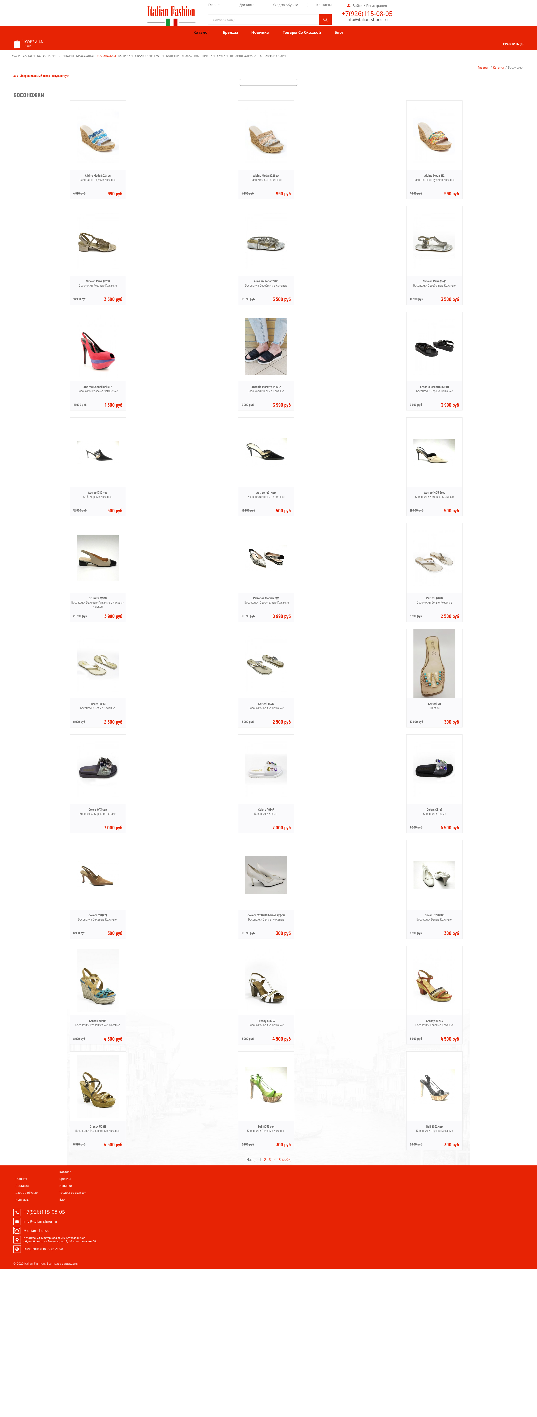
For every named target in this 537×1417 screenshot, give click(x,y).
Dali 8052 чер (434, 1126)
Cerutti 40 (434, 704)
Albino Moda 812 (434, 175)
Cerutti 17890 (434, 598)
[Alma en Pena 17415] (434, 267)
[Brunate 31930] (98, 580)
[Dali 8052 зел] (266, 1104)
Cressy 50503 (97, 1021)
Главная (483, 67)
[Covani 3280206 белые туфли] (266, 892)
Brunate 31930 (98, 598)
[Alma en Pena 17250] (98, 267)
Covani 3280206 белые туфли (266, 915)
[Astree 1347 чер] (98, 463)
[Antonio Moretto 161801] (434, 373)
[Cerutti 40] (434, 697)
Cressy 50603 (266, 1021)
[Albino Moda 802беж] (266, 162)
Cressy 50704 (434, 1021)
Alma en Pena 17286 (266, 281)
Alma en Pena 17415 (434, 281)
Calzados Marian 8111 (266, 598)
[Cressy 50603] (266, 1011)
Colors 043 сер (98, 809)
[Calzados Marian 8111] (266, 569)
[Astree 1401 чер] (266, 465)
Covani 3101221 (98, 915)
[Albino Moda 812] (434, 162)
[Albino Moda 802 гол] (98, 162)
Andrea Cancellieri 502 (97, 387)
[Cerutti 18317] (266, 690)
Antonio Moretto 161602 (266, 387)
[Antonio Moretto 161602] (266, 373)
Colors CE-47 (434, 809)
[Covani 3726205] (434, 888)
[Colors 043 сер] (98, 796)
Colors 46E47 (266, 809)
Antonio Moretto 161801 (434, 387)
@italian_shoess (36, 1230)
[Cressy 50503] (98, 1011)
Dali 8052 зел (266, 1126)
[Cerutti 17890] (434, 584)
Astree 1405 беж (434, 492)
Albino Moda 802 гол (98, 175)
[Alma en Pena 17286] (266, 267)
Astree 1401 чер (266, 492)
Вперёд (285, 1159)
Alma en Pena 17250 (98, 281)
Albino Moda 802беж (266, 175)
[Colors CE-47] (434, 796)
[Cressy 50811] (98, 1116)
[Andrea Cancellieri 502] (98, 377)
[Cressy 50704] (434, 1011)
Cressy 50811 (98, 1126)
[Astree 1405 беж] (434, 464)
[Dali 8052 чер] (434, 1102)
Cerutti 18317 (266, 704)
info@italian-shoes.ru (367, 19)
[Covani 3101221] (98, 888)
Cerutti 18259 (98, 704)
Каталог (498, 67)
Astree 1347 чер (98, 492)
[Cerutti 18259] (98, 690)
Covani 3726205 (434, 915)
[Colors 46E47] (266, 796)
